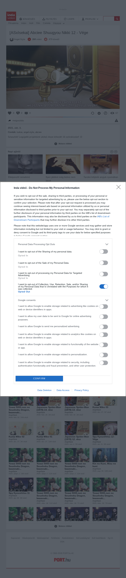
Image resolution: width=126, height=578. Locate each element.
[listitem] (63, 244)
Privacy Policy (81, 390)
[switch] (103, 251)
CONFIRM (39, 378)
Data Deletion (44, 390)
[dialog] (63, 289)
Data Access (63, 390)
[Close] (119, 188)
